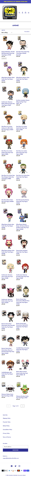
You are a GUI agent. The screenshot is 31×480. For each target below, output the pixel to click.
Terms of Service (7, 437)
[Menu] (28, 12)
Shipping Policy (6, 418)
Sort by (3, 30)
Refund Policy (6, 426)
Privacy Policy (6, 433)
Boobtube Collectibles (13, 475)
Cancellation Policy (7, 429)
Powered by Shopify (22, 475)
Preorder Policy (6, 422)
